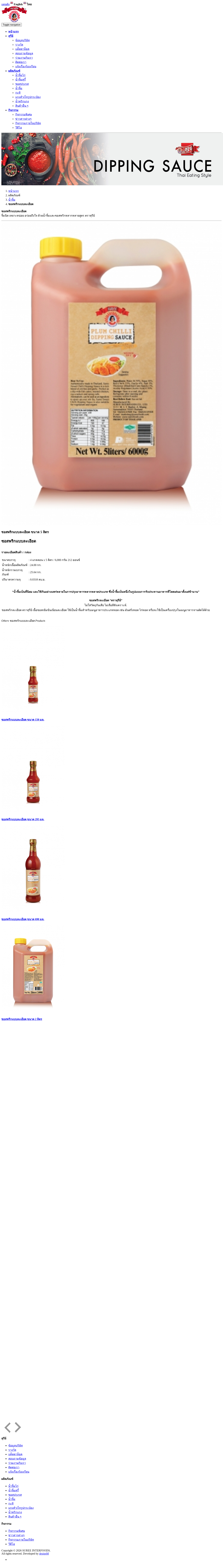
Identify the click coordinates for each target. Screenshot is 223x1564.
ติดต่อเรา (20, 62)
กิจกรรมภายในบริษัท (28, 123)
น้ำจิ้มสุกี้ (20, 79)
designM (44, 1553)
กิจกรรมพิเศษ (23, 114)
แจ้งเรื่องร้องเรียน (25, 66)
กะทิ (18, 92)
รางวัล (19, 44)
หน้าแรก (13, 190)
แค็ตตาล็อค (22, 48)
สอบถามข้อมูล (24, 53)
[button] (10, 35)
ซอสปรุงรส (22, 83)
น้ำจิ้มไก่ (20, 75)
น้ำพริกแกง (22, 101)
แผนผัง (5, 4)
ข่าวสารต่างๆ (23, 118)
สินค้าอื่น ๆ (21, 105)
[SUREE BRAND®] (14, 21)
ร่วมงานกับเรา (24, 57)
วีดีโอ (18, 127)
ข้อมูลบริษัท (22, 40)
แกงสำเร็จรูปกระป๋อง (28, 97)
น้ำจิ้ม (18, 88)
